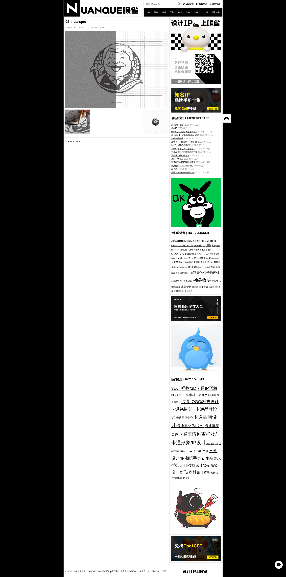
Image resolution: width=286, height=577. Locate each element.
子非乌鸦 (176, 262)
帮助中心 (134, 571)
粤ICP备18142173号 (156, 571)
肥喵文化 (216, 281)
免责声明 (125, 571)
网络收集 (202, 280)
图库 (156, 12)
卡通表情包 (190, 434)
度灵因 (203, 262)
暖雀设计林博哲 (203, 267)
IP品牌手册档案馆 (207, 395)
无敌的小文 (182, 267)
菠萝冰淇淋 (175, 287)
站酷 (189, 280)
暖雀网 (192, 267)
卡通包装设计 (183, 409)
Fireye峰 (216, 245)
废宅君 (196, 262)
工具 (172, 12)
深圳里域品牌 (181, 273)
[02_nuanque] (116, 69)
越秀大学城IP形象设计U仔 (182, 172)
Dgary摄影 (205, 245)
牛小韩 (190, 273)
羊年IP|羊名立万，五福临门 (183, 149)
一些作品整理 (177, 138)
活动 (187, 451)
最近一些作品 (177, 159)
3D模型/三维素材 (183, 395)
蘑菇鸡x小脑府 (177, 125)
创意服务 (216, 12)
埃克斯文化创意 (183, 258)
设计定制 (190, 4)
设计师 (205, 12)
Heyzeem (175, 250)
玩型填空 (175, 281)
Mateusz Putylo (186, 250)
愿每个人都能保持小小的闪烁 (184, 142)
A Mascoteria (178, 240)
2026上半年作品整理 (180, 145)
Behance (211, 240)
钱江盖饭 (203, 286)
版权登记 (203, 4)
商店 (180, 12)
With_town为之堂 (206, 254)
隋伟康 (217, 287)
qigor (208, 250)
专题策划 (176, 402)
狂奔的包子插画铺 (206, 272)
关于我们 (115, 571)
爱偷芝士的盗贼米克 (180, 155)
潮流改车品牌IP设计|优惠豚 (183, 162)
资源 (164, 12)
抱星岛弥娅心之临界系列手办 (184, 152)
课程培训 (216, 4)
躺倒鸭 (195, 287)
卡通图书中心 (184, 417)
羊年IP (174, 128)
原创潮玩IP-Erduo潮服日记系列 (185, 135)
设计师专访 (187, 465)
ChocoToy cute (192, 245)
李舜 (213, 267)
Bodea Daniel (177, 245)
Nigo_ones (199, 249)
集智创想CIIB (177, 291)
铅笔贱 (211, 287)
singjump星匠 (192, 253)
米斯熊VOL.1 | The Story (182, 166)
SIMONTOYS (177, 254)
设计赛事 (203, 472)
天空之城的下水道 (201, 258)
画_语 (183, 281)
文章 (148, 12)
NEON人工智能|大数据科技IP (184, 132)
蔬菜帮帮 (186, 286)
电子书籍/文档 (199, 451)
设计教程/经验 (206, 465)
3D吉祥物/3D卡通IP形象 (194, 388)
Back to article (74, 141)
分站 (188, 12)
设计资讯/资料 (183, 472)
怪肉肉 (210, 262)
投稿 (196, 12)
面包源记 (175, 169)
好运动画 (215, 258)
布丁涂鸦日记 (187, 262)
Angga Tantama (195, 240)
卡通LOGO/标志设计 (200, 401)
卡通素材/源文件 (190, 426)
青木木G (188, 291)
